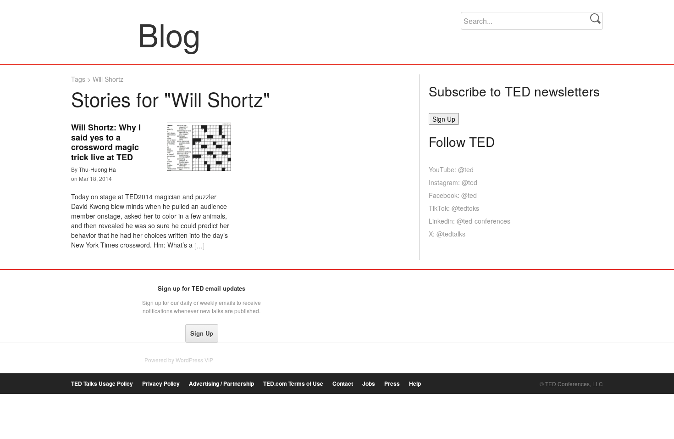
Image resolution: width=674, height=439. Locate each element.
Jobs (368, 384)
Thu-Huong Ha (97, 169)
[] (199, 245)
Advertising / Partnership (221, 384)
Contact (342, 384)
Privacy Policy (161, 384)
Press (392, 384)
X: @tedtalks (447, 233)
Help (415, 384)
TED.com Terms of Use (293, 384)
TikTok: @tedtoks (454, 208)
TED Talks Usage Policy (102, 384)
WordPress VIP (194, 360)
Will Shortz (108, 79)
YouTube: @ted (451, 169)
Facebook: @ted (453, 195)
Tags (78, 79)
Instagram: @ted (453, 182)
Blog (105, 34)
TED (90, 291)
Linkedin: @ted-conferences (469, 220)
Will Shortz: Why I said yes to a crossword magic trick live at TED (106, 142)
